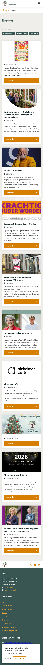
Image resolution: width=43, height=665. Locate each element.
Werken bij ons (7, 609)
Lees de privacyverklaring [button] (13, 653)
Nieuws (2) (34, 33)
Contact (5, 616)
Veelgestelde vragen (9, 627)
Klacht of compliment (9, 631)
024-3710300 (8, 587)
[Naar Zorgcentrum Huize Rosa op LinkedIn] (39, 565)
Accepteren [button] (19, 658)
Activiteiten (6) (8, 33)
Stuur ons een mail (10, 590)
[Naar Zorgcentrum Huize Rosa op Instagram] (31, 565)
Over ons (5, 620)
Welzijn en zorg (7, 605)
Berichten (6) (22, 33)
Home (7, 10)
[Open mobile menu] (39, 3)
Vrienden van (6, 623)
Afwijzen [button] (8, 658)
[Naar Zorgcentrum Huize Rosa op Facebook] (35, 565)
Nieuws (4, 613)
